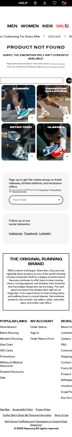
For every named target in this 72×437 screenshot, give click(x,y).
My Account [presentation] (41, 321)
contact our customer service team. (53, 67)
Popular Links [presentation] (13, 321)
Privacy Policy (44, 190)
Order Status (38, 327)
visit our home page (58, 64)
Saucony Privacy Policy (20, 191)
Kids (47, 26)
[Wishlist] (54, 3)
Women (30, 26)
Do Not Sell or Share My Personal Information (27, 415)
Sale (62, 26)
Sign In (34, 332)
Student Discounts (12, 371)
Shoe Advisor (8, 327)
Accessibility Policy (22, 409)
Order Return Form (42, 338)
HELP (23, 3)
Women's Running (11, 338)
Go (70, 80)
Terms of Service (56, 190)
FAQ (63, 344)
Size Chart (6, 344)
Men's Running (9, 332)
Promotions (7, 356)
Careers (66, 338)
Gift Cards (6, 350)
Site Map (5, 409)
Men (12, 26)
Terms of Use (61, 415)
